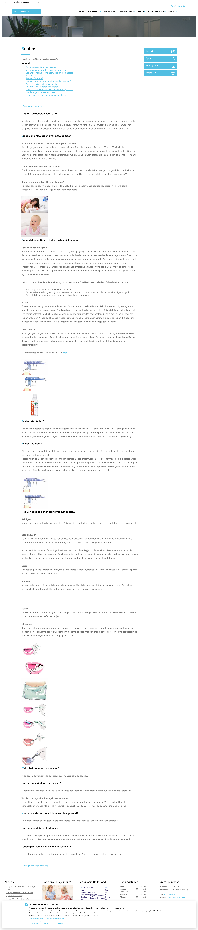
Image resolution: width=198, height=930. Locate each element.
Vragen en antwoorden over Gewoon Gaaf (46, 70)
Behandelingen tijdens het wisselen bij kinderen (50, 73)
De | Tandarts (84, 896)
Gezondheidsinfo (156, 12)
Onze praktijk (93, 12)
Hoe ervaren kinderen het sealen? (42, 87)
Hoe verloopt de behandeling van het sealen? (48, 81)
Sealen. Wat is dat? (35, 75)
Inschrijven (109, 12)
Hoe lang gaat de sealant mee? (41, 92)
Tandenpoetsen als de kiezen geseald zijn (46, 95)
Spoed (141, 12)
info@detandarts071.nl (175, 897)
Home (81, 12)
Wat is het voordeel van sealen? (41, 84)
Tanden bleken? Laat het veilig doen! (20, 899)
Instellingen (35, 923)
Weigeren (47, 923)
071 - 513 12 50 (170, 894)
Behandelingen (127, 12)
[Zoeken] (182, 11)
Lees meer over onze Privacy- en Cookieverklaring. (46, 919)
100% (37, 2)
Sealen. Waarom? (34, 78)
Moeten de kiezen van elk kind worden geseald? (49, 89)
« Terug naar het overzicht (34, 106)
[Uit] (18, 2)
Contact (172, 12)
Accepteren (59, 923)
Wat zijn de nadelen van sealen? (42, 67)
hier (65, 353)
